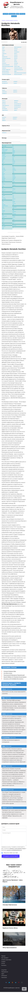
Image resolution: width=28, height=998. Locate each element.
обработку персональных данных (17, 848)
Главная (3, 20)
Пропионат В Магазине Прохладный (14, 675)
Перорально (12, 13)
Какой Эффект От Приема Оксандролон (15, 677)
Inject (17, 13)
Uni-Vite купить (8, 673)
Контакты (3, 965)
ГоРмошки (22, 13)
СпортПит (5, 13)
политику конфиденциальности (14, 850)
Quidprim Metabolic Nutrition (12, 20)
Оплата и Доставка (6, 959)
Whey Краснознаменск (10, 947)
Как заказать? (4, 957)
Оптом (3, 963)
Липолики (14, 16)
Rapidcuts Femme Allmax (10, 928)
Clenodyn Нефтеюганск (10, 904)
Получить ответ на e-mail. (11, 852)
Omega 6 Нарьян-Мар (10, 671)
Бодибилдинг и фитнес (16, 3)
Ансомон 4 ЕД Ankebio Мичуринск (13, 678)
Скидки (3, 961)
